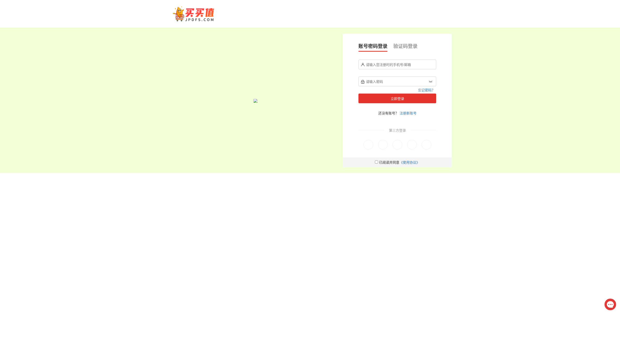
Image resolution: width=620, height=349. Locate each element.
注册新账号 (408, 113)
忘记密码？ (426, 89)
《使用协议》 (409, 162)
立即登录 (397, 98)
